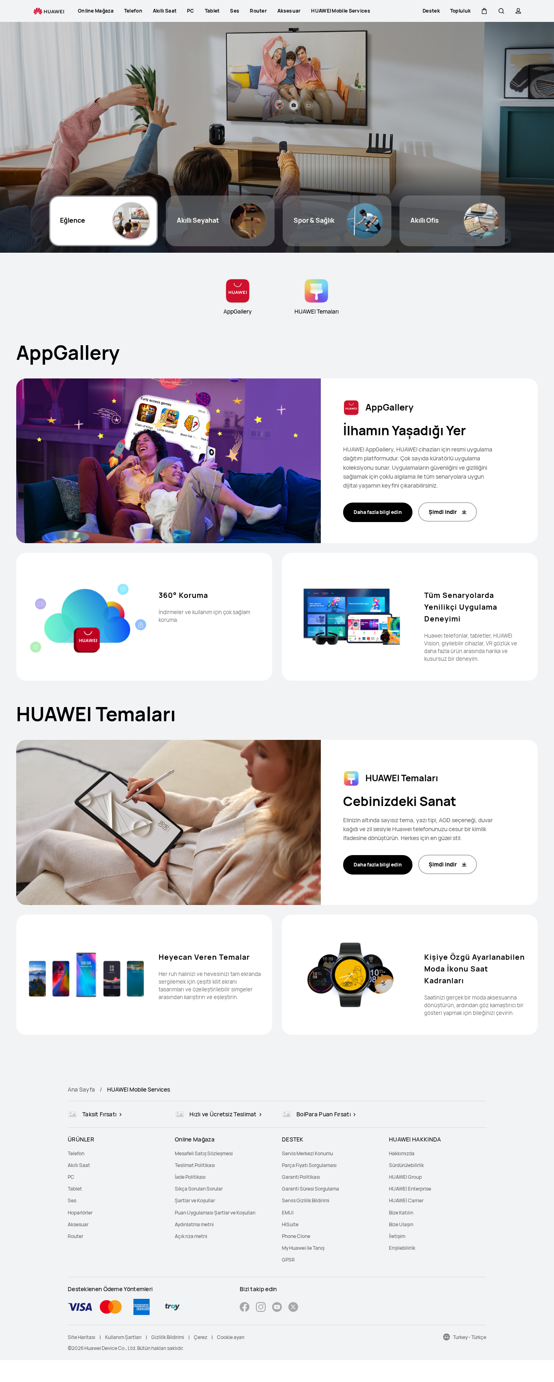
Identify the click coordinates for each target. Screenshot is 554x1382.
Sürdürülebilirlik (406, 1165)
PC (71, 1177)
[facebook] (244, 1308)
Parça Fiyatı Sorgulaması (309, 1165)
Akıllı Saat (79, 1165)
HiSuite (290, 1224)
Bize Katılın (401, 1212)
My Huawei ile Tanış (303, 1247)
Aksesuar (78, 1224)
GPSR (288, 1259)
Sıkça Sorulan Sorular (199, 1188)
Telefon (76, 1153)
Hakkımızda (401, 1153)
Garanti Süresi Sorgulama (310, 1188)
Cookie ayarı (231, 1337)
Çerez (200, 1337)
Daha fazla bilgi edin (378, 512)
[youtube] (277, 1308)
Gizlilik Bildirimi (167, 1337)
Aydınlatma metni (194, 1224)
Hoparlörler (80, 1212)
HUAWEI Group (405, 1177)
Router (75, 1236)
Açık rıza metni (191, 1236)
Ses (72, 1200)
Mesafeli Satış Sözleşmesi (204, 1153)
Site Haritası (81, 1337)
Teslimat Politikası (195, 1165)
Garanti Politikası (301, 1177)
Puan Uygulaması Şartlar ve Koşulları (215, 1212)
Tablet (75, 1188)
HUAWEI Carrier (406, 1200)
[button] (484, 11)
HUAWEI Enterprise (410, 1188)
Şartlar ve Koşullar (195, 1200)
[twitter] (293, 1308)
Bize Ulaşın (401, 1224)
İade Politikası (190, 1177)
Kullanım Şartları (123, 1337)
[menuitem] (116, 1153)
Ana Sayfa (81, 1089)
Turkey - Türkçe (469, 1337)
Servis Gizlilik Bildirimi (305, 1200)
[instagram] (261, 1308)
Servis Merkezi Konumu (307, 1153)
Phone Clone (296, 1236)
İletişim (397, 1236)
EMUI (288, 1212)
